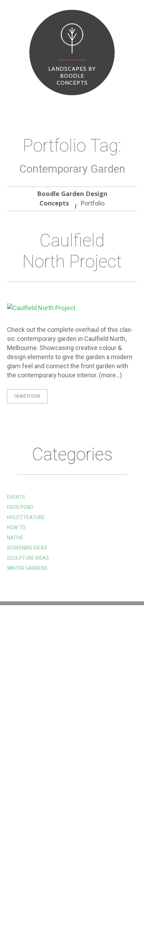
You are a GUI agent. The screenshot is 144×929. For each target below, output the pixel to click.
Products (79, 893)
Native (15, 537)
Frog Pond (20, 507)
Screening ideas (27, 548)
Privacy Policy (25, 718)
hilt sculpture (25, 665)
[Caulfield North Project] (72, 308)
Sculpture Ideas (28, 558)
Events (16, 497)
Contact (26, 903)
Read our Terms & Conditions (44, 707)
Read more (27, 395)
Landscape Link (26, 686)
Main (20, 893)
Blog (107, 893)
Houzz (15, 676)
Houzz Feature (26, 517)
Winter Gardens (27, 568)
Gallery (45, 893)
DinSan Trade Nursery (35, 697)
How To (16, 527)
